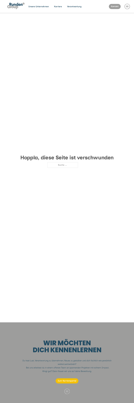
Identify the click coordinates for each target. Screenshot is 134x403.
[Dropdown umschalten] (127, 6)
